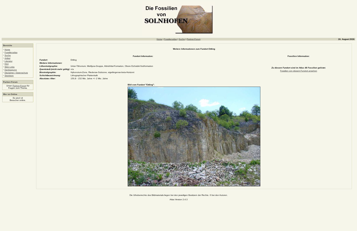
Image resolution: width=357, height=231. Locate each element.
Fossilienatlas (170, 39)
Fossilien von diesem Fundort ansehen (298, 71)
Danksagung (11, 70)
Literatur (8, 61)
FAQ (7, 64)
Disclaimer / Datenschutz (16, 73)
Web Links (9, 67)
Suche (182, 39)
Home (159, 39)
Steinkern (9, 75)
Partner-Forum (193, 39)
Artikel (7, 58)
